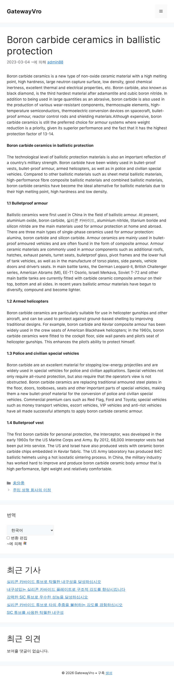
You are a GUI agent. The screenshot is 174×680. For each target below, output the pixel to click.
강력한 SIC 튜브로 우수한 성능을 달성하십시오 (47, 597)
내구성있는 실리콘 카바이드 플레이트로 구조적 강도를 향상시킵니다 (66, 589)
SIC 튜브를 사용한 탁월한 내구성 (35, 612)
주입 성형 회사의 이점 (32, 490)
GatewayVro (24, 11)
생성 (109, 673)
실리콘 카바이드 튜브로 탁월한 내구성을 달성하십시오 (54, 581)
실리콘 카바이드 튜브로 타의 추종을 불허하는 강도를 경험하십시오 (65, 605)
